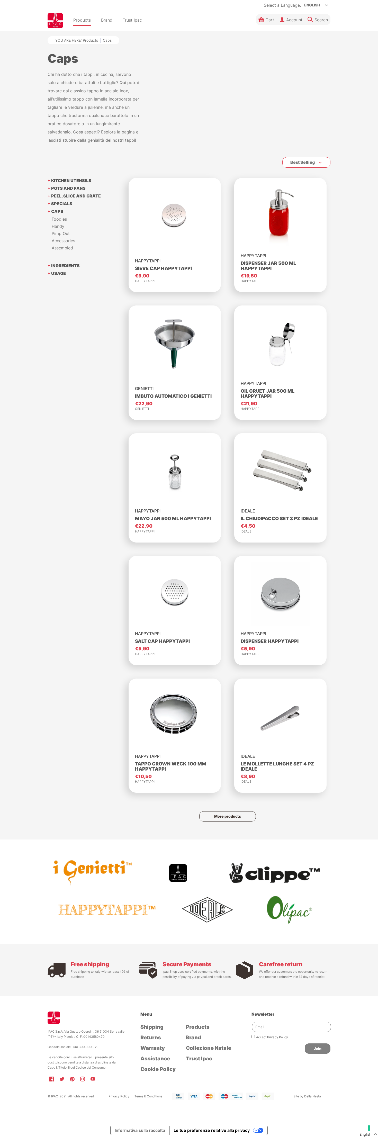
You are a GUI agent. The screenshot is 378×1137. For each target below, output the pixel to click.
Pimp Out (61, 233)
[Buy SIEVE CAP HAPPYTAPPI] (174, 216)
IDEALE (246, 531)
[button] (266, 19)
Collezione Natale (208, 1048)
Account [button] (294, 19)
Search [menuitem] (321, 19)
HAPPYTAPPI (145, 281)
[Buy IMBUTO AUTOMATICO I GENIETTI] (174, 343)
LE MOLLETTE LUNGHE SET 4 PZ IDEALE (277, 766)
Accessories (63, 240)
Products (90, 40)
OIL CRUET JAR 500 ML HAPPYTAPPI (267, 393)
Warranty (152, 1048)
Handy (58, 226)
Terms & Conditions (148, 1096)
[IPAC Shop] (55, 20)
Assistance (155, 1058)
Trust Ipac (199, 1058)
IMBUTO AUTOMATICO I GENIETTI (173, 396)
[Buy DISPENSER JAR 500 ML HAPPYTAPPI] (280, 216)
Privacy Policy (119, 1096)
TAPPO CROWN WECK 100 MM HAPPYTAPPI (170, 766)
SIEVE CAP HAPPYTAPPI (163, 268)
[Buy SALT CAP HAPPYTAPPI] (174, 594)
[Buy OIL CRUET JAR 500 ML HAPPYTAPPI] (280, 343)
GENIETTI (142, 409)
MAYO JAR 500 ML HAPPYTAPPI (173, 518)
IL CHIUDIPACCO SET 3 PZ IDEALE (279, 518)
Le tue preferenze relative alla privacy (212, 1130)
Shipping (152, 1027)
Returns (150, 1037)
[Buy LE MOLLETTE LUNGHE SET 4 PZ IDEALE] (280, 716)
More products (227, 816)
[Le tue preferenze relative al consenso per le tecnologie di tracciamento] (369, 1128)
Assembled (62, 247)
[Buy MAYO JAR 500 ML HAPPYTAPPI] (174, 471)
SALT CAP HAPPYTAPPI (162, 641)
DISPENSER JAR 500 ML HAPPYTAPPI (268, 265)
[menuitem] (82, 20)
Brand (193, 1037)
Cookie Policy (158, 1069)
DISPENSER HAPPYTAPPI (270, 641)
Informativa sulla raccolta (140, 1130)
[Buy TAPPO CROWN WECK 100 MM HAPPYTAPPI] (174, 716)
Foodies (59, 219)
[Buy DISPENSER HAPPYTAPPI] (280, 594)
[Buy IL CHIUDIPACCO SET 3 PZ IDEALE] (280, 471)
